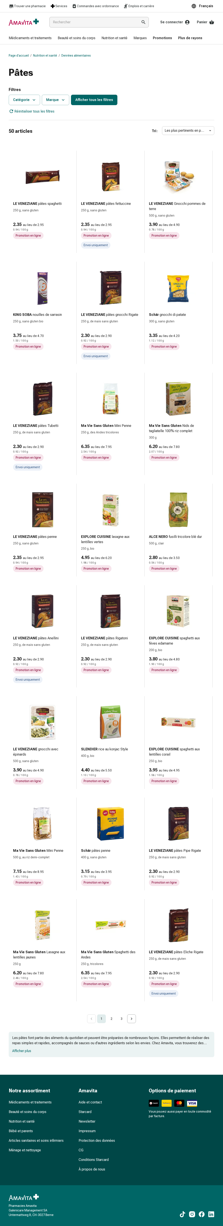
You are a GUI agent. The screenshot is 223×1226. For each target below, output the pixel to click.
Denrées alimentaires (76, 55)
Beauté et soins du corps (27, 1112)
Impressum (87, 1131)
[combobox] (93, 22)
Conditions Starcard (94, 1160)
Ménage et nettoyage (25, 1150)
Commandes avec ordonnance (98, 6)
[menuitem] (30, 38)
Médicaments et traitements (30, 1102)
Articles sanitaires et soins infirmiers (36, 1140)
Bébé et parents (21, 1131)
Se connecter (171, 22)
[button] (202, 6)
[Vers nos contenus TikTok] (182, 1214)
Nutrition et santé (45, 55)
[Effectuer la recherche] (143, 22)
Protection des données (97, 1140)
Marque (52, 100)
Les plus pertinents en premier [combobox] (188, 130)
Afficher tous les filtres (94, 100)
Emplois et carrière (141, 6)
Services (61, 6)
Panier (202, 22)
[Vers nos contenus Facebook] (202, 1214)
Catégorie (21, 100)
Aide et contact (90, 1102)
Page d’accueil (19, 55)
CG (81, 1150)
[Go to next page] (131, 1018)
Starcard (85, 1112)
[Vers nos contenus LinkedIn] (211, 1214)
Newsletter (87, 1121)
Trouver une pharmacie (30, 6)
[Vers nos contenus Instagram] (192, 1214)
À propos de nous (92, 1169)
